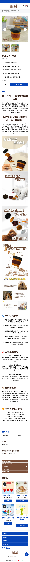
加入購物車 (19, 84)
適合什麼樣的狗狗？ (6, 466)
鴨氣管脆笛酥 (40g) (22, 495)
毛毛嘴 (11, 556)
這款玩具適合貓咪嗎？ (7, 461)
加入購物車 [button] (22, 525)
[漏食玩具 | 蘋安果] (8, 487)
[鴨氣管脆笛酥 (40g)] (22, 487)
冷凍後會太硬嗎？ (6, 469)
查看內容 (8, 501)
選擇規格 (22, 500)
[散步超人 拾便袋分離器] (8, 510)
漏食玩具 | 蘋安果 (8, 495)
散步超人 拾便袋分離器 (8, 518)
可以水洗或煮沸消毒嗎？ (7, 463)
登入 (6, 453)
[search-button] (23, 6)
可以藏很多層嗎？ (6, 471)
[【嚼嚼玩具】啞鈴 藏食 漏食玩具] (22, 510)
